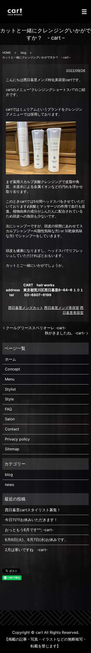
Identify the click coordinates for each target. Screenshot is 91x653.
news (9, 484)
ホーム (10, 359)
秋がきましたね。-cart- (65, 333)
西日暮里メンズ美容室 (61, 308)
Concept (12, 369)
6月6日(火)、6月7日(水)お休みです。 (36, 539)
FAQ (8, 409)
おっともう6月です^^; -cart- (29, 529)
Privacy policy (17, 439)
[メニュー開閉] (84, 11)
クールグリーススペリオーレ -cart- (36, 327)
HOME (6, 52)
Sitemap (12, 449)
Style (9, 399)
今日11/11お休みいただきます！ (31, 519)
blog (23, 52)
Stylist (10, 389)
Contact (12, 429)
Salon (10, 419)
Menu (9, 379)
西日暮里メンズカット (25, 308)
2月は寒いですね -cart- (26, 549)
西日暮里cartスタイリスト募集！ (33, 509)
